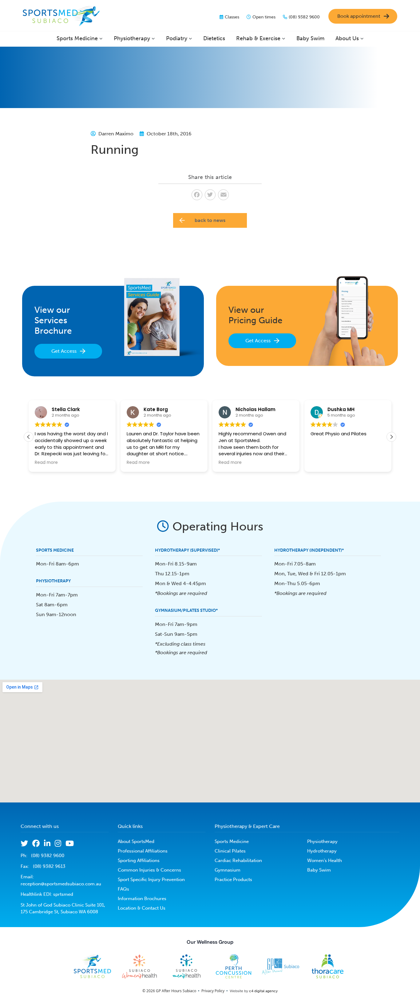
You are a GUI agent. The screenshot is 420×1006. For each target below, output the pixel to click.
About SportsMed (136, 841)
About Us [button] (347, 38)
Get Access (64, 351)
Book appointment (358, 16)
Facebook (36, 843)
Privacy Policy (212, 990)
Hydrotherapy (322, 851)
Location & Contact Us (141, 908)
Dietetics (214, 38)
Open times (263, 17)
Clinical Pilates (230, 851)
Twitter (24, 843)
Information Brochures (142, 898)
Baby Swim (310, 38)
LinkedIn (47, 843)
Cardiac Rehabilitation (238, 860)
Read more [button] (46, 462)
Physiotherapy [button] (132, 38)
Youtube (69, 843)
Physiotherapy (322, 841)
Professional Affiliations (143, 851)
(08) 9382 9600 (304, 17)
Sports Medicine (232, 841)
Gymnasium (227, 870)
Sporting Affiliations (139, 860)
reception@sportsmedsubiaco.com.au (61, 884)
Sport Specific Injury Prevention (151, 879)
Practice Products (233, 879)
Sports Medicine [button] (77, 38)
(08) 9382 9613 (49, 866)
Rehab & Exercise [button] (258, 38)
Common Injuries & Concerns (149, 870)
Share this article (210, 177)
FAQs (123, 889)
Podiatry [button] (176, 38)
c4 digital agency (263, 991)
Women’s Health (324, 860)
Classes (232, 17)
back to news (210, 220)
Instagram (58, 843)
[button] (391, 436)
